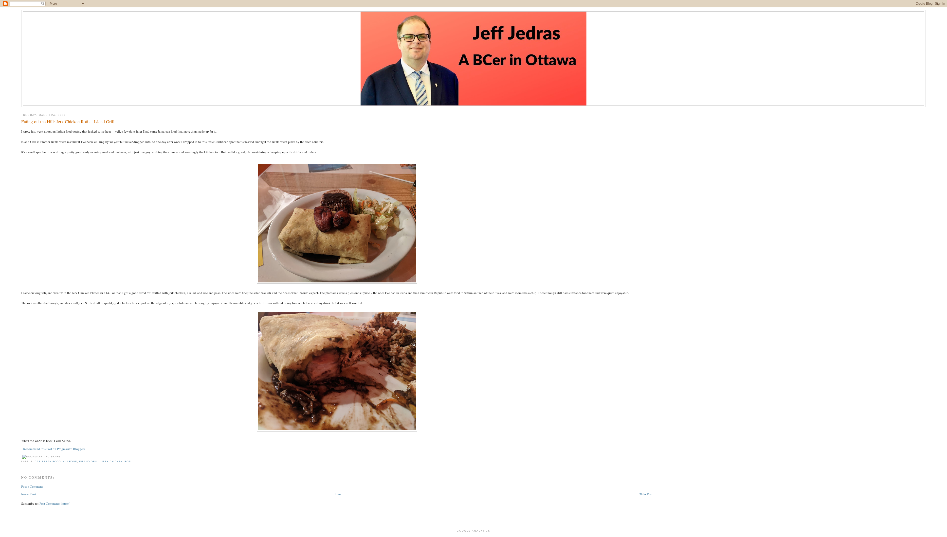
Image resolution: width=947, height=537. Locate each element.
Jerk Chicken (112, 461)
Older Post (646, 494)
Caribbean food (48, 461)
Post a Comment (32, 486)
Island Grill (89, 461)
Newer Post (28, 494)
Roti (128, 461)
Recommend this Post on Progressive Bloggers (54, 449)
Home (337, 494)
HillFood (70, 461)
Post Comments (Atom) (54, 503)
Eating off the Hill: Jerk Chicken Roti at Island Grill (67, 121)
